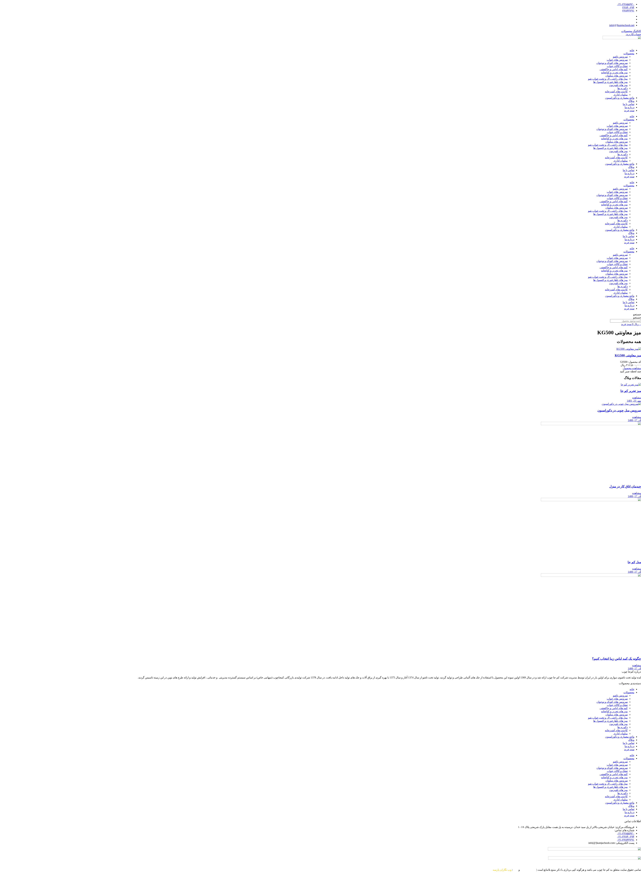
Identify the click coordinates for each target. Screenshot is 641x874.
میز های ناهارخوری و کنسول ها (610, 82)
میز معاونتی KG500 (628, 355)
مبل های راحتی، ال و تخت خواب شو (608, 78)
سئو (515, 869)
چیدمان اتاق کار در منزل (625, 486)
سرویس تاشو (620, 56)
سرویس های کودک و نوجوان (612, 63)
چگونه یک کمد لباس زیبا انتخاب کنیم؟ (616, 658)
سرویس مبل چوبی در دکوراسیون (619, 410)
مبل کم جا (634, 562)
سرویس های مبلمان (616, 75)
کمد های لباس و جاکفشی (614, 69)
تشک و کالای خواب (617, 66)
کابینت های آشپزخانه (616, 91)
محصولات (628, 53)
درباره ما (629, 107)
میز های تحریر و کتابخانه (614, 72)
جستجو (637, 314)
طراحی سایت (528, 869)
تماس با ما (628, 104)
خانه (632, 50)
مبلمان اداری (620, 94)
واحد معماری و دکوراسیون (619, 97)
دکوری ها (622, 88)
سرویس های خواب (617, 59)
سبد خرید (629, 110)
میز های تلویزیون (618, 85)
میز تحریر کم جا (630, 391)
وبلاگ (631, 101)
